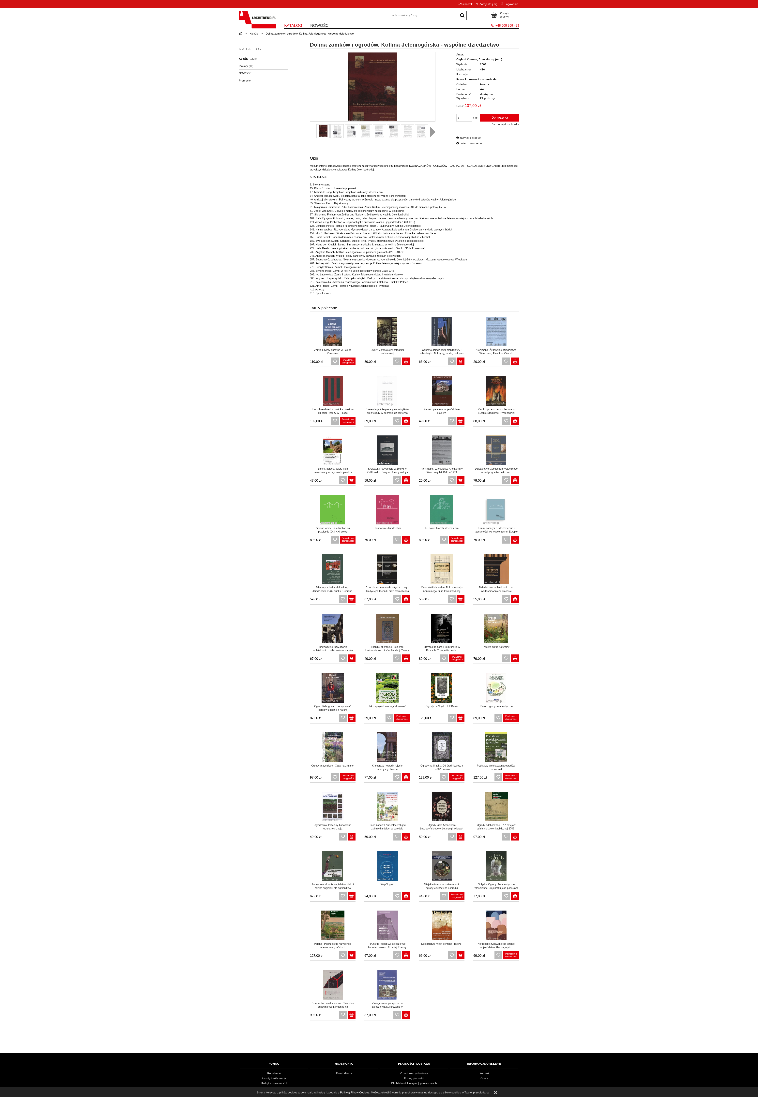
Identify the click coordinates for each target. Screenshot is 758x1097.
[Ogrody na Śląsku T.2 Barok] (441, 688)
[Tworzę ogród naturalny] (496, 628)
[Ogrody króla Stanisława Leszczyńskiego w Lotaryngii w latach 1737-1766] (441, 806)
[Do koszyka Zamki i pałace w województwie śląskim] (460, 421)
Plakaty (243, 65)
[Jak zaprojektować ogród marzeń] (387, 688)
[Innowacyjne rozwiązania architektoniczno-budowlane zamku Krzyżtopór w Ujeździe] (333, 628)
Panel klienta (344, 1073)
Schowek (466, 4)
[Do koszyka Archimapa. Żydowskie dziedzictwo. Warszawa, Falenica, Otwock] (515, 361)
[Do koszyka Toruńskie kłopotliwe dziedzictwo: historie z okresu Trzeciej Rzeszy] (406, 955)
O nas (484, 1078)
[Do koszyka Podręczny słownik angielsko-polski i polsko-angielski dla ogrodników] (352, 896)
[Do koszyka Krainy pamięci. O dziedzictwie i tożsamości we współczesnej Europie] (515, 540)
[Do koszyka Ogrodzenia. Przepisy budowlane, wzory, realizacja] (352, 837)
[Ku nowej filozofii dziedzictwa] (441, 509)
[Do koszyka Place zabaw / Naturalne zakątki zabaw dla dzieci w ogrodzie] (406, 837)
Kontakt (484, 1073)
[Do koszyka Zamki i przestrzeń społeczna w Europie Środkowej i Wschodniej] (515, 421)
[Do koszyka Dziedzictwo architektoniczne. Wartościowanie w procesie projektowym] (515, 599)
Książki (244, 58)
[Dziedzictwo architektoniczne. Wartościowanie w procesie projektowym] (496, 569)
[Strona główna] (257, 22)
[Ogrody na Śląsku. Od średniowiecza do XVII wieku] (441, 747)
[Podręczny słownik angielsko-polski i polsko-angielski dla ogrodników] (333, 866)
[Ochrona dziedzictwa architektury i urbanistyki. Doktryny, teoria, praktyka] (441, 331)
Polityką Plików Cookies (354, 1092)
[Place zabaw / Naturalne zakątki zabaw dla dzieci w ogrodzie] (387, 806)
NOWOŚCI (245, 73)
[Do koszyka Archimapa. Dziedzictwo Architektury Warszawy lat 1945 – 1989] (460, 480)
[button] (432, 132)
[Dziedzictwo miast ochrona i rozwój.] (441, 925)
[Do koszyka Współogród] (406, 896)
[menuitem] (293, 25)
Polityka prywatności (274, 1083)
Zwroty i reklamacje (274, 1078)
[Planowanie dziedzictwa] (387, 509)
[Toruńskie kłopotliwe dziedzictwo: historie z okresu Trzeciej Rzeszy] (387, 925)
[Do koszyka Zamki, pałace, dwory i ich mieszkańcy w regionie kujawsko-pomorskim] (352, 480)
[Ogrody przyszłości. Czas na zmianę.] (333, 747)
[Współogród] (387, 866)
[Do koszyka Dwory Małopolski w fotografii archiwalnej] (406, 361)
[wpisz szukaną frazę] (462, 15)
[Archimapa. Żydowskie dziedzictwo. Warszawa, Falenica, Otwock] (496, 331)
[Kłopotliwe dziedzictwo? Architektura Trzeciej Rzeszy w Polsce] (333, 391)
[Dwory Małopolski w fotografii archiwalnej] (387, 331)
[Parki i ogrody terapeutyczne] (496, 688)
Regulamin (274, 1073)
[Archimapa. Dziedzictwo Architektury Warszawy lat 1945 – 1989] (441, 450)
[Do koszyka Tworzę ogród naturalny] (515, 658)
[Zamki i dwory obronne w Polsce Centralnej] (333, 331)
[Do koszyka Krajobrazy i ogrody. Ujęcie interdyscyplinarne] (406, 777)
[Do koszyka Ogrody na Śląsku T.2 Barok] (460, 718)
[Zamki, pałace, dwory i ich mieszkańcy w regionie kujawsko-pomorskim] (333, 450)
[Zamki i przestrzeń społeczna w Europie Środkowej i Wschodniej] (496, 391)
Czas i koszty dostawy (414, 1073)
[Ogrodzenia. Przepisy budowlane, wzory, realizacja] (333, 806)
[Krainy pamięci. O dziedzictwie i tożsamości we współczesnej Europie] (496, 509)
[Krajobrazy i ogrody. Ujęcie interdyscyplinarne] (387, 747)
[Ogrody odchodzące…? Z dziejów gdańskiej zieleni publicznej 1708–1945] (496, 806)
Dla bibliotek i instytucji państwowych (414, 1083)
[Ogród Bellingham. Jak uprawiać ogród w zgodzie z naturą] (333, 688)
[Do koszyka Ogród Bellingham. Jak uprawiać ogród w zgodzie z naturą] (352, 718)
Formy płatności (414, 1078)
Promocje (245, 80)
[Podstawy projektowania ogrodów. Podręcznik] (496, 747)
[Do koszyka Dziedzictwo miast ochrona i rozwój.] (460, 955)
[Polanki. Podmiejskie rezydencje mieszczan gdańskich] (333, 925)
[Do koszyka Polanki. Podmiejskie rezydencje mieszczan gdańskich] (352, 955)
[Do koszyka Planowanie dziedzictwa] (406, 540)
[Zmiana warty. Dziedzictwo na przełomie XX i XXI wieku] (333, 509)
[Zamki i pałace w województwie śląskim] (441, 391)
